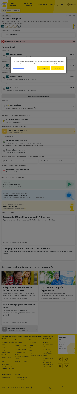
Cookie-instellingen (18, 68)
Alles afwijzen (57, 68)
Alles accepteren (43, 68)
